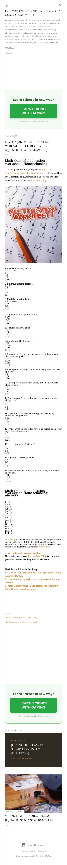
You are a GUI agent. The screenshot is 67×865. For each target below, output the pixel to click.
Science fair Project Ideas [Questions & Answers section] (31, 818)
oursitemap (44, 546)
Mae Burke (42, 851)
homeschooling (37, 180)
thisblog (11, 539)
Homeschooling (19, 618)
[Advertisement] (33, 654)
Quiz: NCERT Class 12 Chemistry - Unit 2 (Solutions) (26, 749)
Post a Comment (25, 758)
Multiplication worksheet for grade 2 (21, 622)
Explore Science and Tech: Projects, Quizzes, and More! (33, 13)
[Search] (60, 5)
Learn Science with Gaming (33, 111)
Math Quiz (31, 618)
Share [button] (7, 613)
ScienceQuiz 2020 (37, 556)
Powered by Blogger (36, 845)
